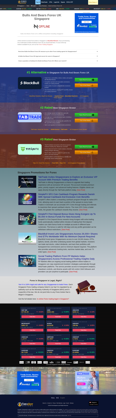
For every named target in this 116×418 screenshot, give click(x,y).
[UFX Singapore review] (51, 363)
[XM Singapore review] (27, 363)
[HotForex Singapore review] (57, 363)
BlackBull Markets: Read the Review (40, 96)
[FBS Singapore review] (33, 363)
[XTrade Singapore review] (45, 363)
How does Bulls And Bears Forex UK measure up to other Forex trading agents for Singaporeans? (58, 51)
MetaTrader (44, 2)
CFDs (50, 2)
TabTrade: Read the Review (39, 129)
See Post (69, 415)
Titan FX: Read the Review (41, 163)
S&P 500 (26, 8)
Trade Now (32, 316)
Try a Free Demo (85, 85)
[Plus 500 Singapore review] (21, 363)
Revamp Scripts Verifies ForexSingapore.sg (89, 412)
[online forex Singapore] (22, 3)
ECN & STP (70, 2)
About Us (44, 403)
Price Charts (93, 2)
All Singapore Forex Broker (78, 129)
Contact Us (49, 403)
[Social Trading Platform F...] (27, 266)
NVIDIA (105, 8)
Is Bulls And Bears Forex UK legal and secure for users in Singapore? (58, 56)
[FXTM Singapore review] (88, 363)
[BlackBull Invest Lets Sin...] (27, 244)
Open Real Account (85, 80)
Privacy (54, 403)
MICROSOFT (85, 8)
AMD (45, 8)
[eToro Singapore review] (63, 363)
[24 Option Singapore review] (82, 363)
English (34, 5)
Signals (63, 2)
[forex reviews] (25, 406)
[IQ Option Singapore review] (69, 363)
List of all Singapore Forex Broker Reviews (58, 364)
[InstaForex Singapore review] (39, 363)
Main (28, 5)
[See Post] (81, 190)
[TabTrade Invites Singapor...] (27, 187)
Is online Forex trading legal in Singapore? (53, 299)
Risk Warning (59, 403)
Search (67, 403)
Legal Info (56, 2)
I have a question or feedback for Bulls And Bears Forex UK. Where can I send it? (58, 61)
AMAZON (64, 8)
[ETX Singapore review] (75, 363)
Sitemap (71, 403)
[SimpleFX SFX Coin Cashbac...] (27, 204)
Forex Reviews (43, 5)
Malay (53, 398)
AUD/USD (6, 8)
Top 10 (38, 2)
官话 (57, 398)
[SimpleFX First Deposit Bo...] (27, 224)
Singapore (21, 5)
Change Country (94, 404)
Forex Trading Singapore (46, 44)
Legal (64, 403)
